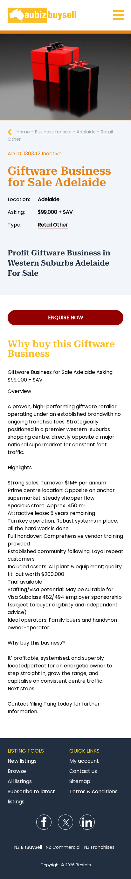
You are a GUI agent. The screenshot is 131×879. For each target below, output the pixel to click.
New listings (22, 761)
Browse (17, 771)
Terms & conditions (93, 791)
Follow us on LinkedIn (87, 822)
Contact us (83, 771)
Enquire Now (65, 317)
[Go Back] (12, 132)
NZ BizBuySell (28, 847)
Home (23, 132)
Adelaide (86, 132)
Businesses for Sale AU (65, 15)
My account (84, 761)
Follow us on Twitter (65, 822)
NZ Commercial (63, 847)
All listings (20, 781)
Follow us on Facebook (44, 822)
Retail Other (53, 224)
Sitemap (79, 781)
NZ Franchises (99, 847)
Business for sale (53, 132)
